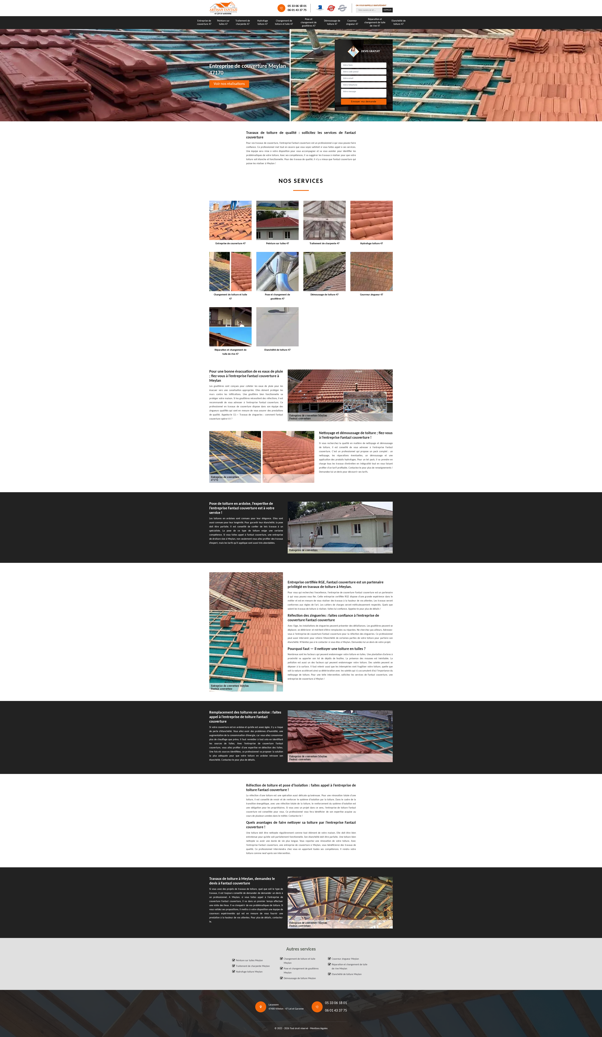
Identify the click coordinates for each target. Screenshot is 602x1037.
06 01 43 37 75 (297, 10)
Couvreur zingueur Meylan (345, 959)
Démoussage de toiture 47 (332, 22)
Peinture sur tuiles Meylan (249, 960)
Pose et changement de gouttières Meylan (301, 970)
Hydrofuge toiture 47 (262, 22)
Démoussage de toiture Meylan (300, 978)
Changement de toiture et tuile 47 (284, 22)
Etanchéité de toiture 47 (399, 22)
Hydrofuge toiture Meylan (249, 972)
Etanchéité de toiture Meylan (347, 974)
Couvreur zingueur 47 (352, 22)
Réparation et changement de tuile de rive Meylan (349, 966)
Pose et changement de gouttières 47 (309, 22)
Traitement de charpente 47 (242, 22)
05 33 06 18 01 (297, 6)
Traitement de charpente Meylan (253, 966)
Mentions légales (318, 1028)
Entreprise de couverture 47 (204, 22)
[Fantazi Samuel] (223, 8)
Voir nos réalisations (229, 84)
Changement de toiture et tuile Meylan (299, 961)
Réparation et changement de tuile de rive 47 (374, 22)
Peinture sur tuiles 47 (223, 22)
